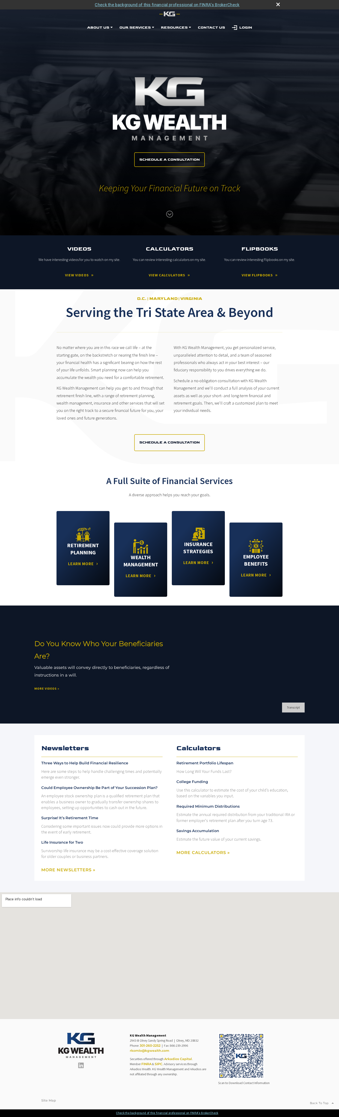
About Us (98, 27)
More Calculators (203, 852)
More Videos (46, 688)
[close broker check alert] (278, 4)
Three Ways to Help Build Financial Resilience (84, 763)
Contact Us (211, 27)
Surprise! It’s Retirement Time (69, 818)
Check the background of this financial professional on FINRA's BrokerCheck (167, 4)
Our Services (135, 27)
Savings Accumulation (197, 831)
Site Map (48, 1100)
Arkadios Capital (178, 1059)
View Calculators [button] (167, 275)
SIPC (158, 1064)
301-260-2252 (150, 1045)
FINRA (146, 1064)
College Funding (192, 782)
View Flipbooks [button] (257, 275)
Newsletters (65, 748)
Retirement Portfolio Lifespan (204, 763)
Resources (174, 27)
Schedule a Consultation (169, 159)
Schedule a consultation (169, 442)
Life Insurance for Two (62, 842)
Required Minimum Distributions (208, 806)
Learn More (81, 563)
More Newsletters (68, 869)
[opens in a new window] (81, 1067)
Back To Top (320, 1103)
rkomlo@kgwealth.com (149, 1051)
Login (245, 27)
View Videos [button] (77, 275)
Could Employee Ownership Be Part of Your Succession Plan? (99, 788)
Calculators (198, 748)
